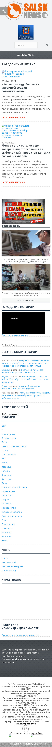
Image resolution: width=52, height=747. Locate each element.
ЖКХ (4, 458)
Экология (6, 532)
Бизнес (5, 442)
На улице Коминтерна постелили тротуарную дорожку (21, 387)
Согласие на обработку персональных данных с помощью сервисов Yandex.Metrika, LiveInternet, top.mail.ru (25, 652)
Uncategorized (9, 434)
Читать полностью (12, 117)
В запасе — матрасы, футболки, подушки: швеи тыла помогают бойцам (26, 294)
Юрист (5, 540)
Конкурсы (6, 475)
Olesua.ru (6, 369)
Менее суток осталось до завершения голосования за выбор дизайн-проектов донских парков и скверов (26, 151)
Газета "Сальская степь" (14, 446)
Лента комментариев (12, 566)
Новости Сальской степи (14, 487)
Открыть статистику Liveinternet (28, 743)
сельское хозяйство (12, 512)
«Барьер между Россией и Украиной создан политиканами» (21, 87)
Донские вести (9, 454)
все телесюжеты (26, 300)
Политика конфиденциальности (20, 635)
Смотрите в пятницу (12, 516)
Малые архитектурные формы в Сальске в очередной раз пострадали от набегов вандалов (26, 395)
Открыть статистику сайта (26, 733)
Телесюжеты (8, 524)
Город (5, 450)
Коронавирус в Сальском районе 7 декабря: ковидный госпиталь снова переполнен (25, 379)
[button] (4, 11)
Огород (5, 499)
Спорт (5, 520)
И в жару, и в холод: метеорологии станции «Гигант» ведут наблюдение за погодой (26, 260)
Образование (8, 491)
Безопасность (9, 438)
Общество (7, 495)
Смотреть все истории (15, 335)
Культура (6, 479)
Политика (6, 503)
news (4, 425)
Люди (4, 483)
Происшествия (9, 507)
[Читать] (16, 71)
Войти (5, 558)
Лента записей (9, 562)
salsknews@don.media (26, 723)
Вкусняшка (7, 376)
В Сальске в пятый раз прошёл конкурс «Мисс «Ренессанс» (22, 371)
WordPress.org (9, 570)
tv (2, 430)
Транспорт (7, 528)
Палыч (5, 386)
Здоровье (6, 466)
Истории (6, 471)
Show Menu (28, 55)
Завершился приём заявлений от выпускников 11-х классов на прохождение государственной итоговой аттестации (25, 363)
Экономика (7, 536)
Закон (5, 462)
